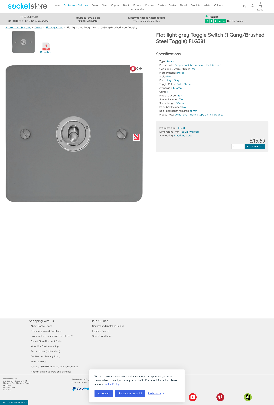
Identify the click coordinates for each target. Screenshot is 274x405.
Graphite (195, 5)
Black (126, 5)
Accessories (137, 9)
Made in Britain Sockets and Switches (51, 371)
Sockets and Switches (76, 5)
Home (56, 5)
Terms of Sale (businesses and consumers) (54, 366)
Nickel (183, 5)
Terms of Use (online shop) (45, 351)
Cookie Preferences (14, 402)
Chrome (149, 5)
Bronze (137, 5)
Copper (115, 5)
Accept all (103, 393)
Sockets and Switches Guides (108, 325)
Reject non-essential (130, 393)
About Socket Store (41, 325)
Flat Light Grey (54, 27)
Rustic (161, 5)
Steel (104, 5)
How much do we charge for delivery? (51, 336)
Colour (218, 5)
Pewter (172, 5)
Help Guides (99, 321)
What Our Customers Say (45, 346)
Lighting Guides (100, 331)
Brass (95, 5)
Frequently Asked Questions (46, 331)
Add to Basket (255, 146)
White (207, 5)
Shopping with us (41, 321)
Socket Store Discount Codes (46, 341)
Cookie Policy (111, 384)
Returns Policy (38, 361)
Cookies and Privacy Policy (45, 356)
